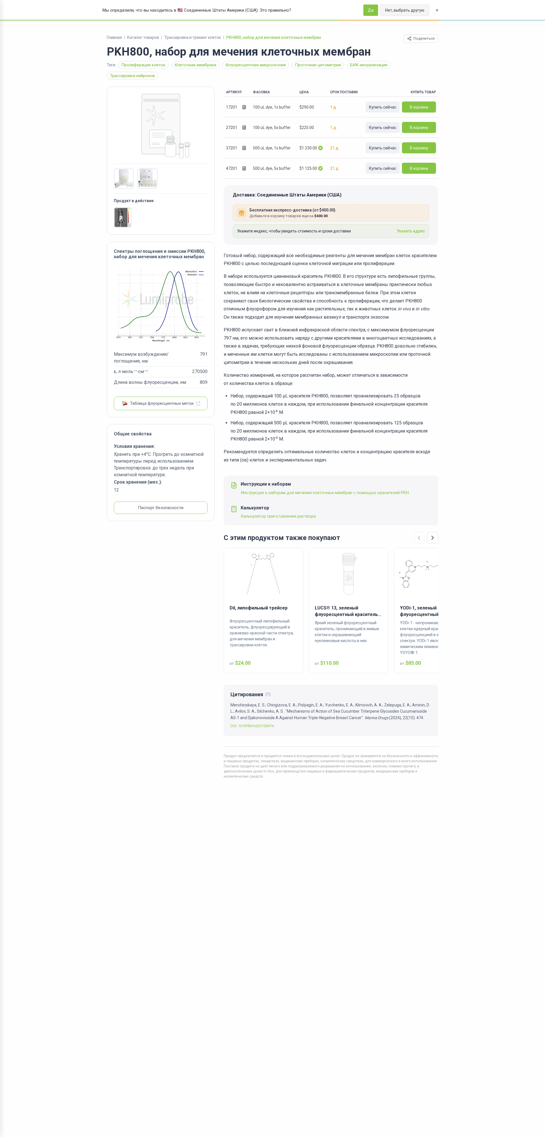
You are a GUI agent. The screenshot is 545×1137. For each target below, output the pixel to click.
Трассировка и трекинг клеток (192, 37)
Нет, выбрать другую (404, 10)
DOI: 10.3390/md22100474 (252, 726)
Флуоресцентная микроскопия (255, 64)
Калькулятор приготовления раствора (278, 516)
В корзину (419, 107)
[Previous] (419, 537)
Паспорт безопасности (160, 507)
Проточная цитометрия (318, 64)
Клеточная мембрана (195, 64)
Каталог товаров (143, 37)
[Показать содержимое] (244, 107)
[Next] (432, 537)
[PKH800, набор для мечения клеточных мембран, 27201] (124, 178)
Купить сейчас (382, 107)
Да (371, 10)
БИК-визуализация (368, 64)
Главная (114, 37)
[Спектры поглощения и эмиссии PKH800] (160, 305)
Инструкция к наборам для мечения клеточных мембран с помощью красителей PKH (325, 492)
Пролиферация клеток (143, 64)
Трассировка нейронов (132, 75)
